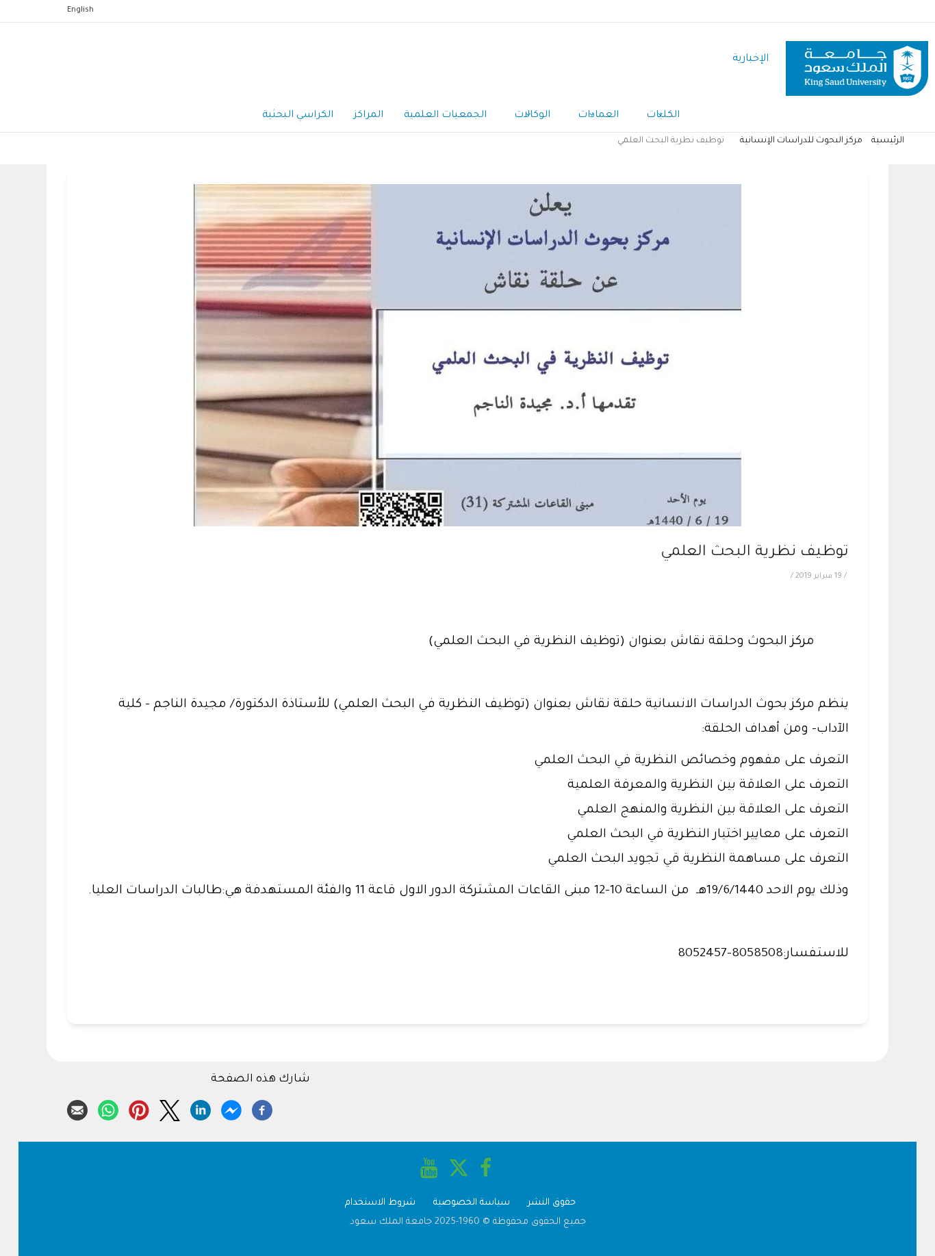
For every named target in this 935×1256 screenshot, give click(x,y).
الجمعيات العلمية (445, 115)
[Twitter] (169, 1108)
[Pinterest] (139, 1108)
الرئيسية (887, 141)
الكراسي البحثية (297, 115)
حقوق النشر (552, 1203)
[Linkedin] (200, 1108)
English (80, 10)
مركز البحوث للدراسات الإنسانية (801, 141)
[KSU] (857, 59)
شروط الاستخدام (380, 1203)
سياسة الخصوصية (471, 1203)
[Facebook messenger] (231, 1108)
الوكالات (532, 115)
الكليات (663, 115)
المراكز (368, 115)
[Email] (77, 1108)
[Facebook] (262, 1108)
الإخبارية (750, 59)
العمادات (598, 115)
